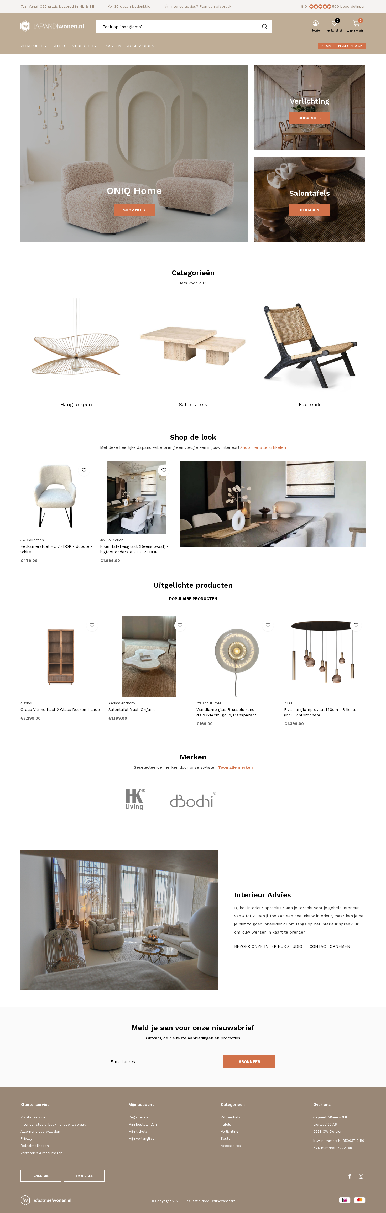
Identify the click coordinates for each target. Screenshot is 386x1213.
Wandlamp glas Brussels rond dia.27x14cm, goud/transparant (226, 712)
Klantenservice (32, 1117)
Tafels (59, 46)
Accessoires (140, 46)
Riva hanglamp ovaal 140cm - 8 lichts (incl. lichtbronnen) (320, 712)
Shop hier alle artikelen (263, 447)
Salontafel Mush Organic (131, 709)
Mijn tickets (138, 1131)
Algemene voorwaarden (40, 1131)
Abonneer (249, 1061)
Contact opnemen (330, 946)
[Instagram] (361, 1176)
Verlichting (86, 46)
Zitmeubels (33, 46)
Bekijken (310, 210)
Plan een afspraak (342, 46)
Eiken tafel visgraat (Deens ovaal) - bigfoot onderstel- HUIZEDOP (134, 549)
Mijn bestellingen (142, 1124)
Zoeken (264, 26)
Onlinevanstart (222, 1201)
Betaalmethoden (34, 1146)
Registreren (138, 1117)
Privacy (26, 1139)
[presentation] (362, 659)
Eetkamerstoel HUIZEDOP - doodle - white (56, 549)
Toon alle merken (235, 767)
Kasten (113, 46)
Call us (41, 1176)
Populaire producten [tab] (193, 598)
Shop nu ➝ (134, 210)
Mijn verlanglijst (141, 1139)
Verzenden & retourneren (41, 1153)
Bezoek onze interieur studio (268, 946)
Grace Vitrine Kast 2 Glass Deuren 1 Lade (60, 709)
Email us (83, 1176)
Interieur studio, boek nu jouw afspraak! (53, 1124)
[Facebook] (349, 1176)
